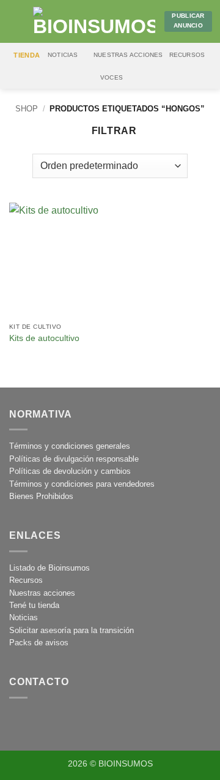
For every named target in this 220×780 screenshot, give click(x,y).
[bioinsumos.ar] (94, 21)
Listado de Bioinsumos (49, 567)
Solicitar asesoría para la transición (71, 630)
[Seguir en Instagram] (22, 722)
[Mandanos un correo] (48, 722)
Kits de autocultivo (44, 338)
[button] (16, 21)
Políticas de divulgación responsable (74, 458)
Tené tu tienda (34, 605)
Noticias (63, 54)
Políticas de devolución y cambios (70, 471)
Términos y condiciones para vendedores (82, 484)
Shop (26, 108)
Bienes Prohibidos (41, 496)
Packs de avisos (38, 642)
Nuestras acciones (128, 54)
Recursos (187, 54)
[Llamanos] (75, 722)
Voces (111, 77)
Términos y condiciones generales (69, 446)
